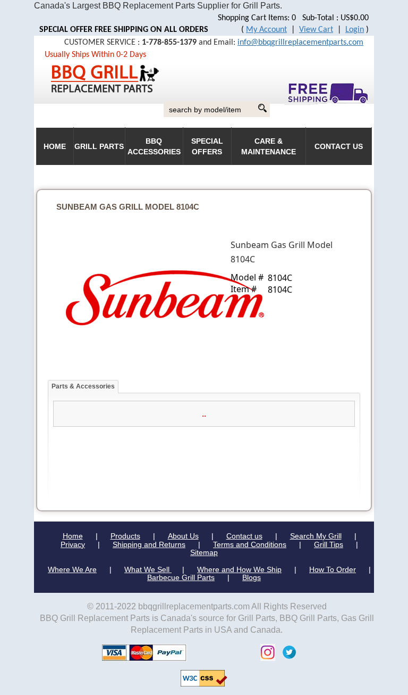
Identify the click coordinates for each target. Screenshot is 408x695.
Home (73, 536)
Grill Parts (99, 147)
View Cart (316, 30)
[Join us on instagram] (265, 651)
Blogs (251, 577)
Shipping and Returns (149, 544)
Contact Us (338, 147)
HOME (55, 147)
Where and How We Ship (239, 569)
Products (125, 536)
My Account (266, 30)
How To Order (332, 569)
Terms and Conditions (249, 544)
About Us (183, 536)
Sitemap (204, 552)
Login (354, 30)
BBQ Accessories (154, 146)
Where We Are (72, 569)
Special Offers (207, 146)
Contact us (244, 536)
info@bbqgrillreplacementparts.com (300, 42)
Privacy (73, 544)
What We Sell (148, 569)
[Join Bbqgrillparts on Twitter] (286, 651)
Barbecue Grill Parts (181, 577)
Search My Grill (316, 536)
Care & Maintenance (268, 146)
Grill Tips (328, 544)
